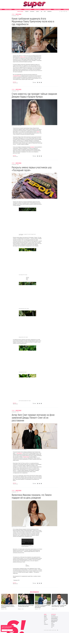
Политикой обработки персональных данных (7, 627)
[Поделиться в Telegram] (39, 82)
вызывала (32, 147)
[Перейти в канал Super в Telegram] (63, 11)
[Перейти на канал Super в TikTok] (54, 630)
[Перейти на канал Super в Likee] (55, 630)
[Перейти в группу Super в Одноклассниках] (64, 11)
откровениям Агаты (17, 75)
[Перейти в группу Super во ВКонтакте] (61, 11)
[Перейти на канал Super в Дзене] (66, 11)
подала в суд (22, 56)
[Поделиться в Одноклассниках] (41, 82)
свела (38, 131)
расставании (19, 453)
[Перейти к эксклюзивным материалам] (34, 9)
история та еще (26, 456)
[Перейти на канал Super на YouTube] (52, 630)
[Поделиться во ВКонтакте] (37, 82)
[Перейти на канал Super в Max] (60, 11)
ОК (7, 630)
